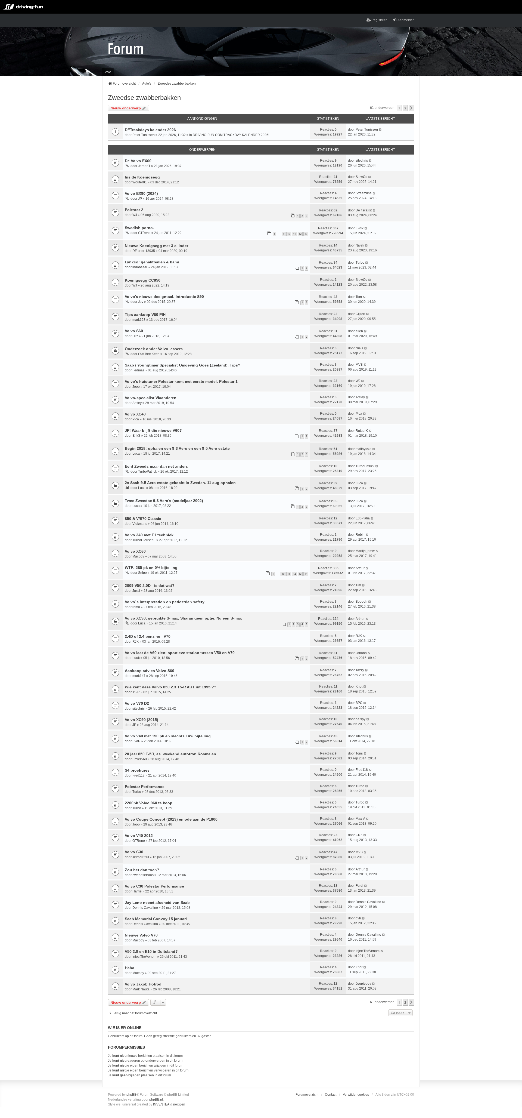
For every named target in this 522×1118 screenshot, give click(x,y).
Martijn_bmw (365, 551)
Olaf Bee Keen (149, 354)
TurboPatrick (147, 471)
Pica (135, 419)
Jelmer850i (140, 857)
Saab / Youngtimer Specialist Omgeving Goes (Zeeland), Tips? (182, 365)
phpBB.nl (156, 1099)
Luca (136, 453)
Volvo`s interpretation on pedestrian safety (164, 602)
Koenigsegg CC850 (142, 280)
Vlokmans (139, 524)
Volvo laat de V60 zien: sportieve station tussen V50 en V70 (180, 653)
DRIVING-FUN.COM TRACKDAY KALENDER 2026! (231, 135)
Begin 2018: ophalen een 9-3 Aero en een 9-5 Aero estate (177, 448)
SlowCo (361, 177)
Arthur (360, 568)
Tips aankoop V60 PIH (145, 314)
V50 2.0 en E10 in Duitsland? (151, 951)
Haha (129, 968)
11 (294, 234)
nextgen (179, 1104)
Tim (358, 585)
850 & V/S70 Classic (143, 518)
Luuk (136, 658)
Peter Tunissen (143, 135)
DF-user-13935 (143, 251)
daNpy (360, 719)
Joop (136, 387)
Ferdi (359, 886)
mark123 (138, 320)
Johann (361, 653)
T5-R (136, 692)
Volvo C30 (134, 852)
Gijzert (360, 314)
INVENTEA (161, 1104)
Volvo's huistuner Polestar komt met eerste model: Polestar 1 (181, 381)
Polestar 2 (134, 210)
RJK (135, 641)
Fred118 (138, 775)
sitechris (362, 160)
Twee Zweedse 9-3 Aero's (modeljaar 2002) (164, 500)
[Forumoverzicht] (125, 48)
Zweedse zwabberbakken (144, 97)
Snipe (142, 573)
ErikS (136, 436)
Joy (140, 302)
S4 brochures (137, 770)
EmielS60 (139, 759)
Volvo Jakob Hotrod (143, 984)
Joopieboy (363, 983)
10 (288, 234)
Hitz (135, 336)
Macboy (138, 556)
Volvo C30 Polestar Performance (154, 886)
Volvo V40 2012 (139, 835)
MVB (359, 364)
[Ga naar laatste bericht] (380, 129)
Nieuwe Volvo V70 (141, 935)
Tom (359, 297)
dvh (358, 918)
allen (359, 331)
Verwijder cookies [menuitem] (356, 1095)
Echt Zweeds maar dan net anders (156, 466)
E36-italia (363, 518)
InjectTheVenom (144, 957)
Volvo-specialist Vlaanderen (150, 398)
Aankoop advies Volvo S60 (149, 671)
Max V (360, 819)
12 (300, 234)
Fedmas (138, 370)
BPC (359, 703)
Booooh (361, 601)
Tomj (359, 753)
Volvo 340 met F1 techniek (149, 535)
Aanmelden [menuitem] (406, 20)
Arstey (137, 403)
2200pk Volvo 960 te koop (148, 803)
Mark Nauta (141, 989)
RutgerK (362, 431)
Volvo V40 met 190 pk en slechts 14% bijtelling (168, 736)
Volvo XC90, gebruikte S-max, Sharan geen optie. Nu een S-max (183, 618)
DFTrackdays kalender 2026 (150, 130)
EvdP (359, 228)
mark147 (138, 676)
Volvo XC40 (135, 414)
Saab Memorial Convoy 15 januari (156, 919)
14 (305, 573)
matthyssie (363, 449)
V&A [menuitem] (108, 72)
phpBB (131, 1095)
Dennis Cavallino (145, 908)
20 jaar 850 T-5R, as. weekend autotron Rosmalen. (171, 754)
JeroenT (144, 166)
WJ (134, 215)
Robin (360, 535)
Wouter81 (139, 182)
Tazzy (360, 670)
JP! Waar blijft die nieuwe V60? (153, 430)
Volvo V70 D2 (137, 703)
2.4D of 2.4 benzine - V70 (147, 636)
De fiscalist (364, 210)
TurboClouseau (144, 540)
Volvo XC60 (135, 551)
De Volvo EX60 (138, 161)
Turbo (360, 262)
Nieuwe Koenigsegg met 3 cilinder (156, 246)
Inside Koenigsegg (142, 177)
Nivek (360, 245)
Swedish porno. (139, 228)
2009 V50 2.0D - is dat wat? (150, 585)
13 (305, 234)
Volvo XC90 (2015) (141, 719)
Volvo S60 (134, 331)
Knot (359, 686)
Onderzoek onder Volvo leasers (154, 349)
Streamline (364, 193)
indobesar (139, 267)
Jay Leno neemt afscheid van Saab (157, 902)
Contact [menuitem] (330, 1095)
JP (140, 199)
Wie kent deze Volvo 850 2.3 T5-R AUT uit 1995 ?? (170, 687)
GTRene (144, 233)
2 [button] (405, 108)
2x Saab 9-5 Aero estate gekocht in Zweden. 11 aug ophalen (180, 483)
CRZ (359, 835)
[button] (411, 108)
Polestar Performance (144, 786)
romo (136, 607)
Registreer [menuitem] (379, 20)
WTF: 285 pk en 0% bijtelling (151, 567)
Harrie (137, 891)
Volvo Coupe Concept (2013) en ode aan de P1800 (171, 819)
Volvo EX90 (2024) (141, 193)
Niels (359, 348)
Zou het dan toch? (142, 870)
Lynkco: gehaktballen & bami (152, 262)
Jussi (136, 591)
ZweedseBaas (143, 875)
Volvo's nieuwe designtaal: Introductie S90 (164, 296)
